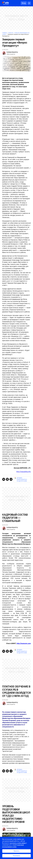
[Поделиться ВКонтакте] (3, 479)
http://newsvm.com (24, 643)
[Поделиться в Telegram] (11, 479)
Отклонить (16, 855)
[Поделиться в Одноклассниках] (7, 479)
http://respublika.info (23, 472)
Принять (16, 851)
